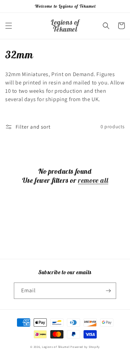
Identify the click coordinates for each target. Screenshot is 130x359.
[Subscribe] (108, 291)
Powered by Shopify (85, 347)
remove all (93, 180)
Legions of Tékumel (56, 347)
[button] (8, 25)
